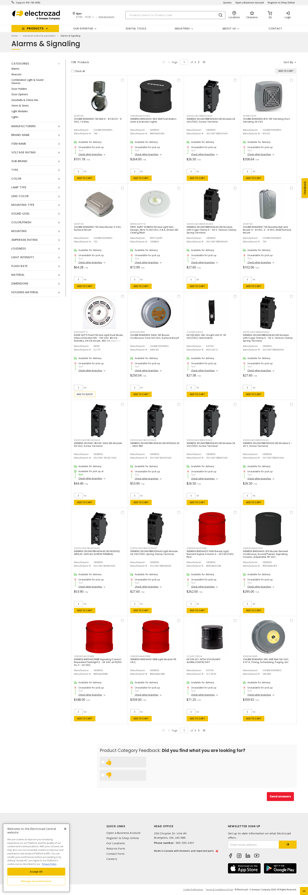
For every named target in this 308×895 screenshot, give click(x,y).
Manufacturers (23, 126)
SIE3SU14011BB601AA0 (199, 440)
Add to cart (84, 178)
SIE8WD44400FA (253, 548)
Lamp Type (18, 187)
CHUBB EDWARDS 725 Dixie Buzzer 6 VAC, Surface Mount (97, 228)
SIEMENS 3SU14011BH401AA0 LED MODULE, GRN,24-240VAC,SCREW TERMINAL (97, 553)
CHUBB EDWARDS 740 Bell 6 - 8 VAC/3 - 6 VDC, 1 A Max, (98, 120)
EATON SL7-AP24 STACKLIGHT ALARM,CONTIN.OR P (203, 661)
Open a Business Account (249, 2)
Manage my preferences (36, 881)
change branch (106, 17)
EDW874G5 (249, 115)
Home (14, 35)
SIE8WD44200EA (140, 115)
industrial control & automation (39, 35)
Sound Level (20, 213)
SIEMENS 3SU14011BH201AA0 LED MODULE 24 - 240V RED (154, 445)
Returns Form (115, 848)
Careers (111, 859)
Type (14, 170)
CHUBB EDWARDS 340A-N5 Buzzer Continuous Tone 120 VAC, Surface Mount (154, 336)
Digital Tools (136, 28)
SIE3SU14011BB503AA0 (200, 223)
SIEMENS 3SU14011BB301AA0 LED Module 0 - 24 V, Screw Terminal (267, 445)
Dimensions (20, 283)
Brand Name (20, 135)
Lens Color (20, 196)
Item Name (18, 144)
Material (18, 275)
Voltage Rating (23, 152)
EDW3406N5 (250, 656)
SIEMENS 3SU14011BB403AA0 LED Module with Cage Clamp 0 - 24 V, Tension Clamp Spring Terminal (268, 338)
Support (20, 2)
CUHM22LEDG (195, 332)
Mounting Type (22, 205)
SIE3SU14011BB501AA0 (199, 115)
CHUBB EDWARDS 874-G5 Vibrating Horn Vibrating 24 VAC (266, 120)
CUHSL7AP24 (194, 656)
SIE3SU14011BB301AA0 (256, 440)
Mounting (19, 231)
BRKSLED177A (137, 223)
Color (16, 178)
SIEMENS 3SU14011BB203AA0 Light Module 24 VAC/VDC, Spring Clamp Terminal (154, 553)
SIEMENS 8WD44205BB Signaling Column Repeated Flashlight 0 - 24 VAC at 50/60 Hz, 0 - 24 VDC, (98, 662)
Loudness (18, 248)
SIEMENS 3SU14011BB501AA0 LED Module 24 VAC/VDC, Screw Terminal (211, 120)
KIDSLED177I (81, 332)
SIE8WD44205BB (84, 656)
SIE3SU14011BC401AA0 (87, 440)
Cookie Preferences (193, 890)
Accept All (36, 871)
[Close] (65, 829)
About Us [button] (229, 28)
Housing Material (24, 292)
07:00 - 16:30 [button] (83, 17)
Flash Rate (19, 266)
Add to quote (85, 394)
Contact (275, 28)
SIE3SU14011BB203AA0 (143, 548)
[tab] (35, 64)
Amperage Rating (24, 240)
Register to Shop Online (281, 2)
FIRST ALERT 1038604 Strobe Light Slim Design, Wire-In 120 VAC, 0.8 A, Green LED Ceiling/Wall (154, 229)
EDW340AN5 (137, 332)
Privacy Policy (49, 863)
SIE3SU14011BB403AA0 (256, 332)
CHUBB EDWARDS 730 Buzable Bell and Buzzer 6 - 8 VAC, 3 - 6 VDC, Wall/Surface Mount (267, 229)
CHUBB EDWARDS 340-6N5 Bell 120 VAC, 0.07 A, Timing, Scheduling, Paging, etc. (266, 661)
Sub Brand (19, 161)
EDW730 (248, 223)
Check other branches (90, 154)
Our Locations (115, 843)
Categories (20, 63)
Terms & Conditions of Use (219, 889)
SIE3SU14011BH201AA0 (143, 440)
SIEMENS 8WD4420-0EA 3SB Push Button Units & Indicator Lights (153, 120)
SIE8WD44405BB (140, 656)
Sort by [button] (288, 62)
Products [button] (35, 28)
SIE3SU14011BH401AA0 (87, 548)
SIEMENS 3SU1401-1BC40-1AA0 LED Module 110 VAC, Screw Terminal (98, 445)
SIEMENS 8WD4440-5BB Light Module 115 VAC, (153, 661)
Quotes (227, 2)
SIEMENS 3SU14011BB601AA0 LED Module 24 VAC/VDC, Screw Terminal (211, 445)
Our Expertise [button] (83, 28)
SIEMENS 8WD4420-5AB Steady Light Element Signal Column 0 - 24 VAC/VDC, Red (210, 554)
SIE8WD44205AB (197, 548)
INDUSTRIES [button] (182, 28)
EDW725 (79, 223)
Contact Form (115, 853)
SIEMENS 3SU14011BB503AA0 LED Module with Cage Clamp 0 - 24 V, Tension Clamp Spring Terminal (211, 229)
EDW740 (79, 115)
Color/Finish (21, 222)
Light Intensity (22, 257)
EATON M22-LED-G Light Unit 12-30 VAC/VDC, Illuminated (206, 336)
